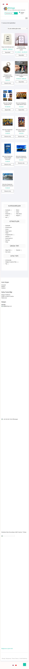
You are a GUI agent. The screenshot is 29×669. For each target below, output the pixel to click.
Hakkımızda (4, 298)
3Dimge (11, 8)
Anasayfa (3, 285)
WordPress (24, 658)
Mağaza (3, 286)
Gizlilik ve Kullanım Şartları (7, 296)
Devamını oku (7, 83)
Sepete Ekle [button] (7, 110)
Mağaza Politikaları (5, 294)
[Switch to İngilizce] (3, 4)
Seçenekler (7, 52)
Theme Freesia (15, 658)
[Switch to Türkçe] (7, 4)
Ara (16, 13)
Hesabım (3, 288)
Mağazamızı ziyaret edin (7, 648)
